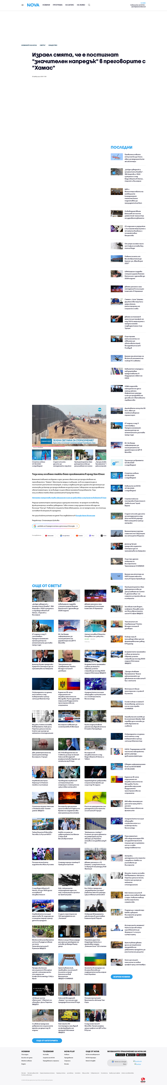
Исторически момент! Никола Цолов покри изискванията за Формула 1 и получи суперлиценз (134, 929)
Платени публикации (26, 1075)
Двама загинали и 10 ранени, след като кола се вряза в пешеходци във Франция (95, 865)
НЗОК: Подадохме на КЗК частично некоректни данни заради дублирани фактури (135, 752)
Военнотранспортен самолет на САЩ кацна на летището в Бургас (135, 533)
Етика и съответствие (128, 1073)
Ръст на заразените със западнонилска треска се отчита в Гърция (95, 808)
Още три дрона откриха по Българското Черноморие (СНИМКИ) (134, 562)
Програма (57, 5)
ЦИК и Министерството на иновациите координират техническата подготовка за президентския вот (134, 196)
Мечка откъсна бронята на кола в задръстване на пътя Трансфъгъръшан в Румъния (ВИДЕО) (43, 944)
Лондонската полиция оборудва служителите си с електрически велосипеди (95, 695)
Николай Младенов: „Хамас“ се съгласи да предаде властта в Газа (69, 1000)
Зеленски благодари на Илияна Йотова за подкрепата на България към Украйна (95, 971)
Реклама (23, 1073)
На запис (69, 5)
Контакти (77, 1073)
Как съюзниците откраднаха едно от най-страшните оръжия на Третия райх (69, 891)
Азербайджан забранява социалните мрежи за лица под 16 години (95, 783)
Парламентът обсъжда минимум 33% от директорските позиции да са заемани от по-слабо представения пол (134, 841)
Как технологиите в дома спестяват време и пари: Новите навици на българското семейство (135, 897)
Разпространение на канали (47, 1073)
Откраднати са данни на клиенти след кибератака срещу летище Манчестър (42, 695)
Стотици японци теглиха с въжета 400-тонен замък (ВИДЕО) (43, 808)
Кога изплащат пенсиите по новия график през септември (135, 962)
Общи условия (85, 1073)
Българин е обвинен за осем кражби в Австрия (68, 726)
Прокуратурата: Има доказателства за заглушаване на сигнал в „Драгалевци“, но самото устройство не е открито (135, 592)
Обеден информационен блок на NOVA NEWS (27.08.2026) (135, 766)
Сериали (67, 1061)
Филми (66, 1064)
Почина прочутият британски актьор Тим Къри (95, 1000)
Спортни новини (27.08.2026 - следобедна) (132, 475)
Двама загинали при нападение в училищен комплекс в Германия (94, 606)
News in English (90, 1061)
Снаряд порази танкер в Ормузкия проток (69, 863)
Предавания (68, 1057)
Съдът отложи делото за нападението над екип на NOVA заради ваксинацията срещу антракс (135, 518)
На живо (81, 5)
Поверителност (95, 1073)
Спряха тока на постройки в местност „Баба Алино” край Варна (135, 502)
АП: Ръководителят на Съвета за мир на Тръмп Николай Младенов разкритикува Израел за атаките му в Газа (69, 757)
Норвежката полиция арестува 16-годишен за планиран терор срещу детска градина (43, 917)
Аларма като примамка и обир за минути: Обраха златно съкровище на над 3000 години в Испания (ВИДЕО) (95, 668)
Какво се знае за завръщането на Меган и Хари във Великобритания (68, 835)
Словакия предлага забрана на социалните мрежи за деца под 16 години (42, 1027)
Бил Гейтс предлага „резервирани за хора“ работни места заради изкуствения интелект (95, 891)
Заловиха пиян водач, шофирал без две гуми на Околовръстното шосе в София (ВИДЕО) (134, 610)
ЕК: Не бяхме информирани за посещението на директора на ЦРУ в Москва (67, 638)
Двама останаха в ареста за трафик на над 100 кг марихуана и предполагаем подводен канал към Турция (134, 322)
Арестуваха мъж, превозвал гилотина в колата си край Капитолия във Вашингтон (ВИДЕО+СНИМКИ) (67, 973)
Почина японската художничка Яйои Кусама (43, 863)
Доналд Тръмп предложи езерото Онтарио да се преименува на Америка (42, 666)
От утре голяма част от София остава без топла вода (134, 246)
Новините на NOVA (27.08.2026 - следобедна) (133, 488)
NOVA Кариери (91, 1057)
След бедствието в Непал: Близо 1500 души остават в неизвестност (42, 891)
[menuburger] (22, 5)
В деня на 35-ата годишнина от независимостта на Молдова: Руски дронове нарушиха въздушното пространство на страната (69, 698)
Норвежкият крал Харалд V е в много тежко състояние (40, 783)
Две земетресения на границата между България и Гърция (41, 755)
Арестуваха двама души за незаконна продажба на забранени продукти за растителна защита (135, 947)
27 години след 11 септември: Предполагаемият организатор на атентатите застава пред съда (42, 639)
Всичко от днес (26, 1057)
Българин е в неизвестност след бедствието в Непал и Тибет (94, 756)
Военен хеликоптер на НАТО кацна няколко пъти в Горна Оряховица (135, 576)
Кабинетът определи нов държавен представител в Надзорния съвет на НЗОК (134, 373)
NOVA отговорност (93, 1054)
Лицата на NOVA (49, 1057)
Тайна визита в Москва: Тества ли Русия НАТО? (42, 833)
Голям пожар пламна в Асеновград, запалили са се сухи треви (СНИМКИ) (134, 705)
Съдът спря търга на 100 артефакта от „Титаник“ (67, 916)
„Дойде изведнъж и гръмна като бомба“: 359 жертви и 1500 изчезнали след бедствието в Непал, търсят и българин (43, 609)
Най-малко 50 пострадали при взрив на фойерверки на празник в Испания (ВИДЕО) (68, 1028)
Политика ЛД (104, 1073)
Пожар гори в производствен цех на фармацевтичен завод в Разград (134, 640)
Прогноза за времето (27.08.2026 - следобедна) (134, 462)
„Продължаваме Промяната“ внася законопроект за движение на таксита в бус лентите (135, 676)
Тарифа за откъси (60, 1073)
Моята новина (26, 1061)
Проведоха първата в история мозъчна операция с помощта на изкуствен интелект (68, 784)
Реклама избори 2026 (32, 1073)
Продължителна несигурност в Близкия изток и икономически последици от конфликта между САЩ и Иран (43, 973)
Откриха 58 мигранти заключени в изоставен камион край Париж (95, 916)
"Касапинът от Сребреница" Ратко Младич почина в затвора (67, 667)
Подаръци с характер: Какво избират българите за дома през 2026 (134, 913)
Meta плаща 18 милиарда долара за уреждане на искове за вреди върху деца (69, 943)
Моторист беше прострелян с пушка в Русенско (134, 691)
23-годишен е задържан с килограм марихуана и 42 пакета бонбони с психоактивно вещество (135, 230)
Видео (23, 1064)
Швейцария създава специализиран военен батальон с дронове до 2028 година (68, 607)
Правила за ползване (114, 1073)
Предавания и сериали (51, 1061)
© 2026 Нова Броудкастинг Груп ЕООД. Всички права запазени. (37, 1080)
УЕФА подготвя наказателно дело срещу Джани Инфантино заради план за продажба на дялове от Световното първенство (135, 393)
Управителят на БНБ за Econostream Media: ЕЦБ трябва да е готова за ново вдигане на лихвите (135, 721)
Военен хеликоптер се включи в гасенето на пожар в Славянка (134, 358)
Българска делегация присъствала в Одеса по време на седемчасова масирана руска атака (69, 809)
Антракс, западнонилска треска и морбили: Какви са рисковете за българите (135, 860)
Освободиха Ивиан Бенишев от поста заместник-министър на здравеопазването (134, 214)
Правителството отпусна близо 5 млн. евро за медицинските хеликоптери (134, 158)
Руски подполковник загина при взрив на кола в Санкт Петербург (95, 727)
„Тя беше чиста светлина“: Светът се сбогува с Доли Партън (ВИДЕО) (42, 1001)
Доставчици (70, 1073)
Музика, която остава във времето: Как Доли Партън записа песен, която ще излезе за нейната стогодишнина (42, 729)
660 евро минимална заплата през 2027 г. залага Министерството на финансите (134, 805)
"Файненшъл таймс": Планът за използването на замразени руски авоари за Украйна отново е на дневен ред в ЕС (95, 837)
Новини (46, 5)
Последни (24, 1054)
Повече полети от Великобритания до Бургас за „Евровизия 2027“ (134, 259)
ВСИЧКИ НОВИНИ (121, 977)
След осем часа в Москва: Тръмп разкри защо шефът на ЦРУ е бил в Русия (95, 1027)
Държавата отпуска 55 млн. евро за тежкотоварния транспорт (135, 411)
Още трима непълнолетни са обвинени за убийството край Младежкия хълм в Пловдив (133, 342)
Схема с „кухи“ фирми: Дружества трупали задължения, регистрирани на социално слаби (134, 303)
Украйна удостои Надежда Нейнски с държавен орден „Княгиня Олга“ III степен (95, 943)
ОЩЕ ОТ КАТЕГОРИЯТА (47, 1040)
